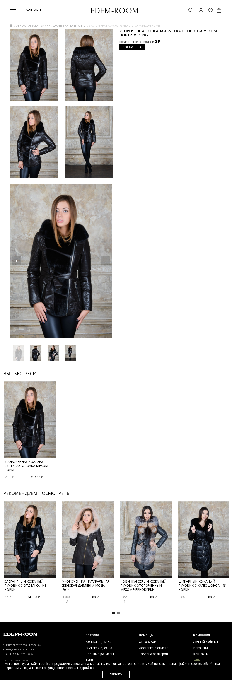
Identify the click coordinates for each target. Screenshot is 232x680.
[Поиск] (188, 11)
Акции (90, 660)
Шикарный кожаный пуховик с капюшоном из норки (202, 585)
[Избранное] (208, 11)
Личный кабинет (205, 641)
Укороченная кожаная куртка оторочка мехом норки (26, 465)
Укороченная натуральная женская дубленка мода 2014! (85, 585)
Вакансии (200, 648)
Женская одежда (27, 25)
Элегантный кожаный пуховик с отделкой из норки (25, 585)
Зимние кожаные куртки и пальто (63, 25)
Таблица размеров (153, 654)
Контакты (200, 654)
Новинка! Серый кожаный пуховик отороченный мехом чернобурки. (143, 585)
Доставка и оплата (153, 648)
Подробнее (85, 668)
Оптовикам (147, 641)
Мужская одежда (99, 648)
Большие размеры (100, 654)
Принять (116, 674)
